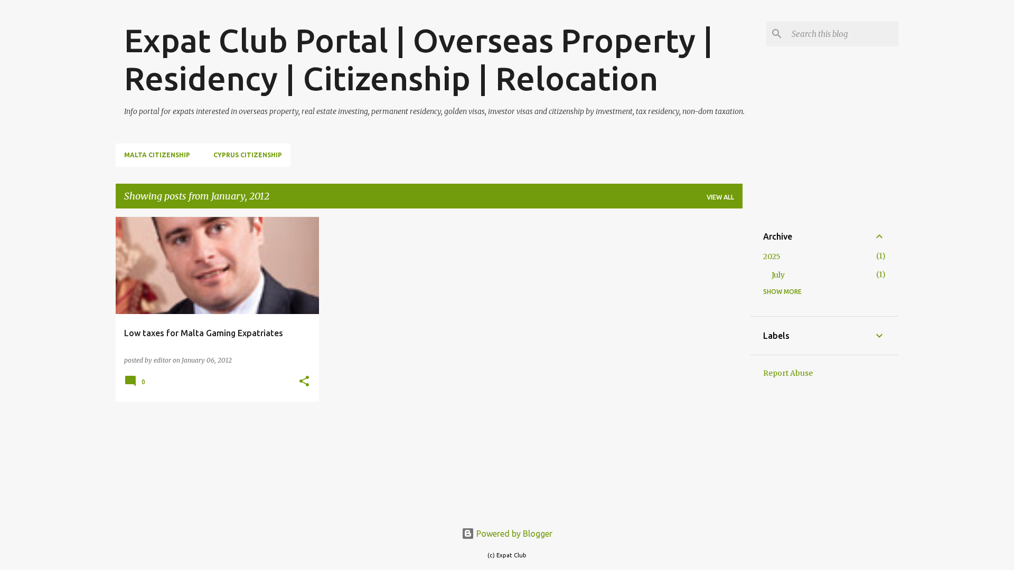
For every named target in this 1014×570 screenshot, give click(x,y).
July (778, 275)
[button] (304, 382)
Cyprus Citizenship (247, 154)
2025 (772, 256)
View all (720, 197)
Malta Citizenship (157, 154)
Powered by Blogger (513, 533)
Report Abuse (788, 373)
